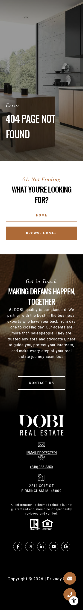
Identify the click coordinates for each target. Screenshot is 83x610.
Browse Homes (41, 233)
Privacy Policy (61, 578)
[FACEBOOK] (17, 546)
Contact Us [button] (41, 383)
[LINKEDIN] (41, 546)
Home (41, 215)
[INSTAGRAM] (29, 546)
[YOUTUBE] (53, 546)
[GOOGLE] (65, 546)
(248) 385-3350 (41, 467)
